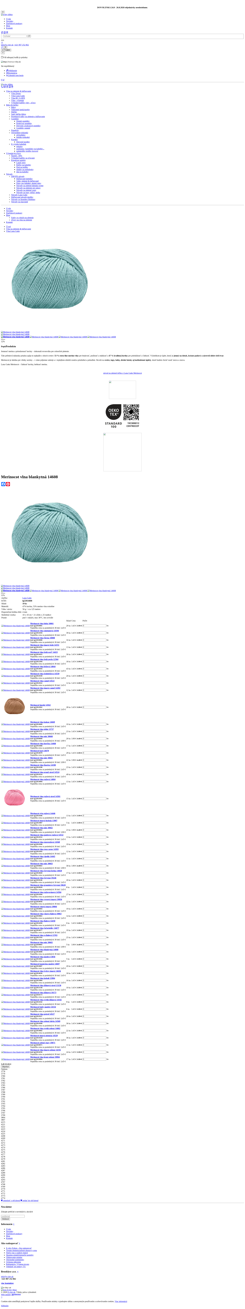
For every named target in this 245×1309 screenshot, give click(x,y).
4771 (3, 1191)
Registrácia (12, 73)
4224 (3, 1131)
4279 (3, 1159)
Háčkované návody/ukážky (22, 197)
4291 (3, 1177)
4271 (3, 1140)
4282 (3, 1163)
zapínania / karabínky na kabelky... (30, 149)
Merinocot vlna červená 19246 (43, 878)
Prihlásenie (12, 70)
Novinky (9, 21)
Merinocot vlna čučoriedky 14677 (44, 928)
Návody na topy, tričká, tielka (28, 192)
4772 (3, 1193)
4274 (3, 1147)
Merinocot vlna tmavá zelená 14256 (45, 1050)
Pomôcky (15, 130)
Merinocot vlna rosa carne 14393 (44, 849)
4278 (3, 1157)
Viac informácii (121, 1301)
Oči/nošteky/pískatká (19, 133)
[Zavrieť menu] (3, 52)
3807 (3, 1120)
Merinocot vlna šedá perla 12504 (44, 659)
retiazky (19, 146)
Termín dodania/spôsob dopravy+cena (21, 1250)
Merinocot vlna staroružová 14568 (45, 842)
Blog (8, 26)
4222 (3, 1127)
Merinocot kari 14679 (39, 751)
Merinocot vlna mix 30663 (41, 864)
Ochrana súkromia (13, 1262)
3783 (3, 1083)
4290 (3, 1175)
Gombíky (15, 119)
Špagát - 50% (16, 156)
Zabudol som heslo (15, 75)
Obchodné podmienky (15, 1260)
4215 (3, 1122)
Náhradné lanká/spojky (20, 110)
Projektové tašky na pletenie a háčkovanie (28, 116)
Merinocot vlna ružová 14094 (43, 779)
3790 (3, 1097)
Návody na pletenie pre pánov (28, 188)
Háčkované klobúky (24, 179)
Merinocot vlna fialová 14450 (42, 921)
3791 (3, 1099)
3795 (3, 1108)
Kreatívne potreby (18, 160)
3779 (3, 1074)
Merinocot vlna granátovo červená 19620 (48, 885)
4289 (3, 1173)
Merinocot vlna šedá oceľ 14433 (44, 652)
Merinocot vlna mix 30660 (41, 736)
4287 (3, 1170)
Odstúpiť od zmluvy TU (16, 1266)
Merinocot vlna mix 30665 (41, 942)
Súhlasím (4, 1306)
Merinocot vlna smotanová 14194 (44, 631)
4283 (3, 1166)
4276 (3, 1152)
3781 (3, 1078)
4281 (3, 1161)
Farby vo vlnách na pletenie (22, 218)
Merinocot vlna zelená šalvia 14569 (45, 1021)
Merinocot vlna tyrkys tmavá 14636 (45, 971)
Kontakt (9, 28)
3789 (3, 1094)
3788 (3, 1092)
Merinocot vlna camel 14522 (42, 681)
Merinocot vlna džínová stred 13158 (45, 985)
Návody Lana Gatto (19, 195)
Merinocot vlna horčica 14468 (43, 743)
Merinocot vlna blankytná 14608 (44, 950)
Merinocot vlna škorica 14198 (43, 765)
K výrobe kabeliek (18, 144)
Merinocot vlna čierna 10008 (42, 638)
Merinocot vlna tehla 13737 (42, 729)
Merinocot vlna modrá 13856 (42, 957)
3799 (3, 1115)
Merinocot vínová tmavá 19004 (43, 907)
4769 (3, 1187)
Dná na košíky (22, 167)
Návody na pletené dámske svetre (29, 186)
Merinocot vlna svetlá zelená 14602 (45, 1028)
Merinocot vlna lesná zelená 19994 (45, 1057)
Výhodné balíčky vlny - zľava (23, 103)
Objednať (5, 1067)
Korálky (14, 139)
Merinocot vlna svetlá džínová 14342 (46, 1000)
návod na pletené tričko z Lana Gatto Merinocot (122, 373)
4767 (3, 1182)
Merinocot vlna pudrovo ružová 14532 (46, 835)
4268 (3, 1136)
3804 (3, 1117)
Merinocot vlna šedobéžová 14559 (44, 674)
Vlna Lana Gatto (18, 96)
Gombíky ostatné (23, 128)
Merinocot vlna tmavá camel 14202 (45, 688)
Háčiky (14, 112)
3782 (3, 1081)
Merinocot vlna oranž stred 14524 (44, 772)
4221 (3, 1124)
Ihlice (13, 107)
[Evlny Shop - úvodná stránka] (7, 14)
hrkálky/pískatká (23, 137)
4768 (3, 1184)
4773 (3, 1196)
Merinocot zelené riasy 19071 (42, 1043)
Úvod (8, 226)
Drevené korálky (23, 142)
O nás (8, 19)
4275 (3, 1150)
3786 (3, 1087)
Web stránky (6, 1295)
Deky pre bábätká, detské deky (28, 183)
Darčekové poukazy (14, 23)
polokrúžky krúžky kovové (27, 151)
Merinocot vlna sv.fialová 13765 (43, 935)
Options (4, 1069)
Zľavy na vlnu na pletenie (21, 220)
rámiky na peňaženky (25, 169)
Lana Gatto (27, 598)
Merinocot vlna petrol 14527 (42, 1014)
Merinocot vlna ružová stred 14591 (45, 796)
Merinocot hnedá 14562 (40, 705)
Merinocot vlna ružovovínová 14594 (45, 892)
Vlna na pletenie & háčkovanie (18, 229)
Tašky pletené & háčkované (27, 181)
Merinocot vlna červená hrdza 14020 (46, 871)
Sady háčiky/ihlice (18, 114)
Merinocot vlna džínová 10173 (43, 993)
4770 (3, 1189)
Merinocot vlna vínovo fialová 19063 (46, 914)
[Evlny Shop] (9, 1290)
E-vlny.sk (11, 1292)
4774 (3, 1198)
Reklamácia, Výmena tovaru (17, 1264)
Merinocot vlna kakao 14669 (42, 722)
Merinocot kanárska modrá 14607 (45, 964)
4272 (3, 1143)
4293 (3, 1180)
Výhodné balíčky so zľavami (23, 158)
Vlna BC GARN (18, 98)
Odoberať (5, 1219)
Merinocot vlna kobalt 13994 (42, 978)
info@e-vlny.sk (7, 45)
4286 (3, 1168)
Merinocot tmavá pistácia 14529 (44, 1036)
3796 (3, 1110)
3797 (3, 1113)
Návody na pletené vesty (26, 190)
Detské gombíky (23, 121)
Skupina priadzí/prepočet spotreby (20, 1255)
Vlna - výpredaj (17, 100)
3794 (3, 1106)
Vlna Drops (16, 93)
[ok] (29, 36)
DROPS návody (17, 176)
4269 (3, 1138)
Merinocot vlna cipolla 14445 (42, 856)
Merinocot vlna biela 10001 (42, 623)
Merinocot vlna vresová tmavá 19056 (46, 899)
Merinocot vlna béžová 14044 (43, 666)
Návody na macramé (19, 202)
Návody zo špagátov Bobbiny (23, 199)
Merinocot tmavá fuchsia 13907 (43, 821)
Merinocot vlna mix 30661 (41, 758)
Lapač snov (21, 162)
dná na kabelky (22, 172)
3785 (3, 1085)
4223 (3, 1129)
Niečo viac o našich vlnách (17, 1253)
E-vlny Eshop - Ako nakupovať (19, 1248)
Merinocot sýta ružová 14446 (42, 813)
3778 (3, 1071)
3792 (3, 1101)
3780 (3, 1076)
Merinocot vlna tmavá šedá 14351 (44, 645)
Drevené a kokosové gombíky (28, 126)
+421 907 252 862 (21, 45)
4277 (3, 1154)
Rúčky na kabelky (23, 165)
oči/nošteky (21, 135)
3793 (3, 1104)
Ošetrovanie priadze (14, 1257)
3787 (3, 1090)
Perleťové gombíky (24, 123)
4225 (3, 1134)
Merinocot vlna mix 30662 (41, 828)
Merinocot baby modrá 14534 (43, 1007)
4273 (3, 1145)
